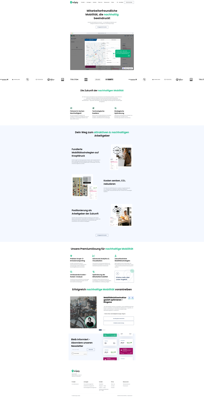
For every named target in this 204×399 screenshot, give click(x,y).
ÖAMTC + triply (102, 387)
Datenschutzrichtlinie (122, 395)
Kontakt (113, 385)
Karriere (112, 387)
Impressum (129, 395)
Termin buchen (129, 2)
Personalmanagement (88, 384)
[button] (83, 2)
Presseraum (125, 385)
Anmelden (121, 2)
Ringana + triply (102, 385)
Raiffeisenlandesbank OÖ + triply (103, 390)
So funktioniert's (75, 384)
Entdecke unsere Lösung (119, 323)
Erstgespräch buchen (102, 27)
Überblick (101, 384)
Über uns (113, 384)
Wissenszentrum (126, 384)
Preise (112, 2)
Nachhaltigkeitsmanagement (90, 387)
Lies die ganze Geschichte (118, 318)
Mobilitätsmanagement (89, 385)
